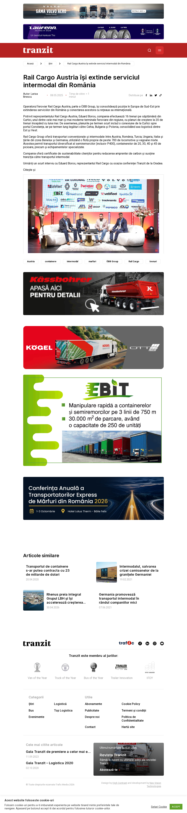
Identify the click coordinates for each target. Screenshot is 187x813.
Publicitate (92, 710)
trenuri (153, 261)
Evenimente (36, 717)
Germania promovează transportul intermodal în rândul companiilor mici (119, 598)
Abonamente (93, 704)
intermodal (72, 261)
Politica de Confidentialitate (133, 718)
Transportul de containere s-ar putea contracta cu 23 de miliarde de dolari (48, 570)
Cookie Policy (131, 704)
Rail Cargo (134, 261)
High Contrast (119, 783)
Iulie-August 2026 (127, 747)
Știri (50, 63)
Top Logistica (63, 710)
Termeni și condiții (134, 710)
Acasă (30, 63)
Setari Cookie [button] (159, 806)
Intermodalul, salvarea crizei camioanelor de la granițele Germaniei (139, 570)
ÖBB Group (112, 261)
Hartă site (128, 727)
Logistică (60, 704)
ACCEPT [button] (176, 806)
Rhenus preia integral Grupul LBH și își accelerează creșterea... (66, 598)
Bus (31, 710)
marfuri (92, 261)
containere (50, 261)
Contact (90, 727)
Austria (31, 261)
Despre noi (92, 717)
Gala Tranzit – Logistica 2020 (49, 763)
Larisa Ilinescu (30, 95)
